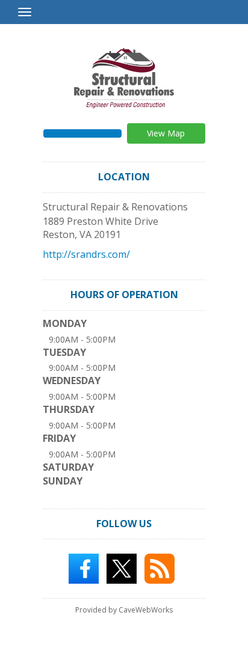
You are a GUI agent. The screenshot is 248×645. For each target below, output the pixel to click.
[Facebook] (84, 568)
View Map (166, 133)
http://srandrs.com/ (86, 254)
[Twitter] (122, 568)
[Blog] (159, 568)
